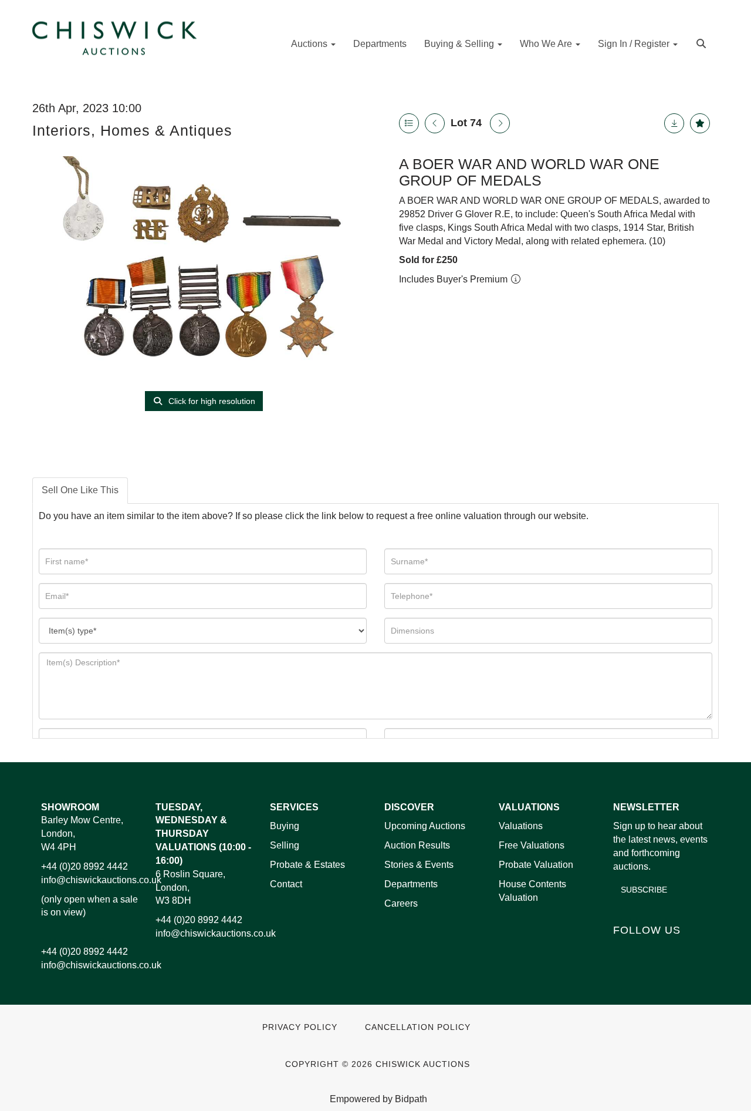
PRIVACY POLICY (299, 1027)
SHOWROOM (70, 807)
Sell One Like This (80, 490)
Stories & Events (420, 865)
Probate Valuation (536, 865)
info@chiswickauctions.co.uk (101, 880)
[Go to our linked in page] (649, 950)
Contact (286, 884)
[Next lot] (500, 123)
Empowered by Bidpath (378, 1099)
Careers (401, 903)
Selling (284, 845)
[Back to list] (409, 123)
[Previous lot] (435, 123)
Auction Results (417, 845)
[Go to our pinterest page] (673, 950)
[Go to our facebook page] (624, 950)
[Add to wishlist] (700, 123)
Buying (284, 826)
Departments (380, 44)
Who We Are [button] (547, 44)
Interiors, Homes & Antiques (132, 130)
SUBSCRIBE (644, 889)
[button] (702, 42)
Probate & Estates (307, 865)
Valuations (521, 826)
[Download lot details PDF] (674, 123)
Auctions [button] (310, 44)
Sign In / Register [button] (635, 44)
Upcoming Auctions (424, 826)
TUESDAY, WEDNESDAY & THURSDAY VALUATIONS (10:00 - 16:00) (203, 834)
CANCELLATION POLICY (418, 1027)
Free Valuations (531, 845)
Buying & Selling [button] (460, 44)
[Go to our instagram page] (697, 950)
